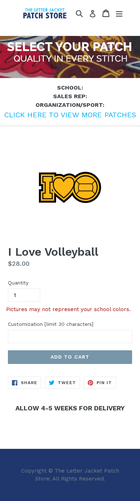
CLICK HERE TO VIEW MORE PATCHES (70, 114)
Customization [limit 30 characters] (50, 324)
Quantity (18, 283)
